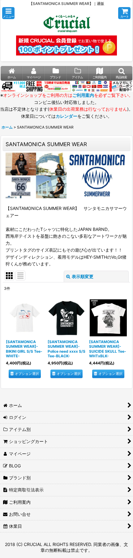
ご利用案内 (83, 95)
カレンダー (66, 116)
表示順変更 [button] (82, 276)
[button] (8, 13)
